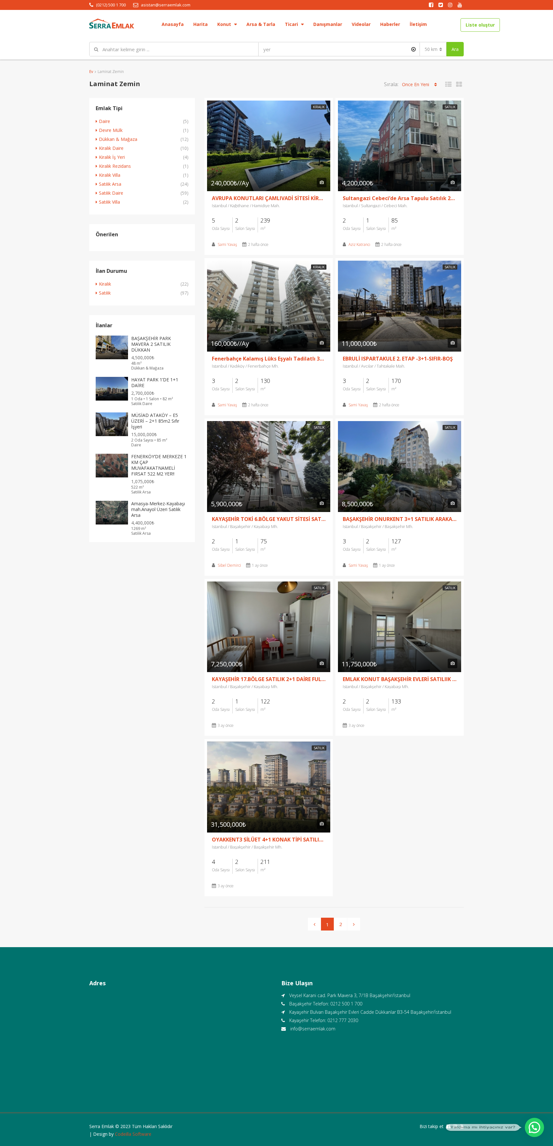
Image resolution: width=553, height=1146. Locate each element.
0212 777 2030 (342, 1020)
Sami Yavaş (227, 244)
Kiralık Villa (109, 175)
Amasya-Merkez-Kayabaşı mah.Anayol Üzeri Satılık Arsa (158, 509)
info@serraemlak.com (312, 1029)
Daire (104, 121)
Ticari (291, 24)
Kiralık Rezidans (115, 166)
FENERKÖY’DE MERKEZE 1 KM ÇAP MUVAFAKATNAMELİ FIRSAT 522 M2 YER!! (159, 465)
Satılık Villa (109, 202)
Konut (224, 24)
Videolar (361, 24)
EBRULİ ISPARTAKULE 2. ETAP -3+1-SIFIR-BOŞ (398, 358)
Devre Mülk (111, 130)
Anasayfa (173, 24)
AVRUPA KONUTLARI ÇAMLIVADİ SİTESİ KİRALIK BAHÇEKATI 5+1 (268, 198)
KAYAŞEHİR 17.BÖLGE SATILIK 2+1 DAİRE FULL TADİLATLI (268, 679)
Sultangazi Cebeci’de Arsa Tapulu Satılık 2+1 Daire (399, 198)
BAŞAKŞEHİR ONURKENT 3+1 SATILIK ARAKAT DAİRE (399, 519)
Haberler (390, 24)
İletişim (418, 24)
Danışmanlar (327, 24)
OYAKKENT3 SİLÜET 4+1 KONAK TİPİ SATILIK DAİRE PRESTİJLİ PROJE (268, 839)
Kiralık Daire (111, 148)
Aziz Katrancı (359, 244)
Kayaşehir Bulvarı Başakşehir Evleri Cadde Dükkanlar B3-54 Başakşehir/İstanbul (370, 1012)
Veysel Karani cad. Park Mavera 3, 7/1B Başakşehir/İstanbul (349, 995)
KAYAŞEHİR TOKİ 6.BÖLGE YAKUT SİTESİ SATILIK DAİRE (268, 519)
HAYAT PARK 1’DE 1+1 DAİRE (154, 382)
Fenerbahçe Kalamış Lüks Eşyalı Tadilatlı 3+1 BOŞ (268, 358)
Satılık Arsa (110, 184)
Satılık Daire (111, 193)
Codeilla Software (133, 1134)
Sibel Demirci (229, 565)
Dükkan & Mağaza (118, 139)
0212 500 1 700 (346, 1004)
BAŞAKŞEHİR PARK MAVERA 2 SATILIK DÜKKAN (151, 344)
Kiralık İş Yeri (112, 157)
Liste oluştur (480, 25)
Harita (200, 24)
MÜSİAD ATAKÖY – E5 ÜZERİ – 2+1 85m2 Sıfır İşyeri (155, 421)
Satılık (450, 107)
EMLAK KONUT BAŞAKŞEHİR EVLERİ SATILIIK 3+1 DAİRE (399, 679)
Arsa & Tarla (260, 24)
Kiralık (319, 107)
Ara (455, 49)
